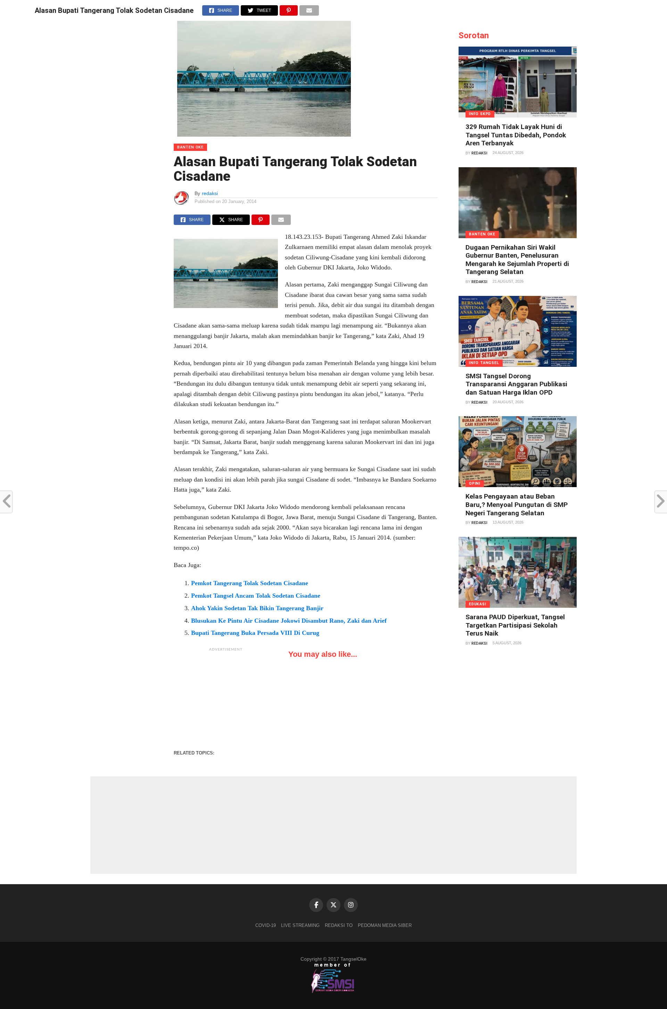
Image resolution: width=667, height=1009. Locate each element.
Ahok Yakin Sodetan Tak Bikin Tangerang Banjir (257, 608)
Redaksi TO (339, 925)
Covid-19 (265, 925)
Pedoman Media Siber (385, 925)
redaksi (210, 193)
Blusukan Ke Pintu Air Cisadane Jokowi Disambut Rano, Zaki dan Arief (289, 620)
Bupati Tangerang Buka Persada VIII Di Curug (255, 632)
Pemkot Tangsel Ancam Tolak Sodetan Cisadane (255, 595)
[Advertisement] (226, 698)
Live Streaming (300, 925)
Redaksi (479, 153)
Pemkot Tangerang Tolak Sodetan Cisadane (249, 583)
